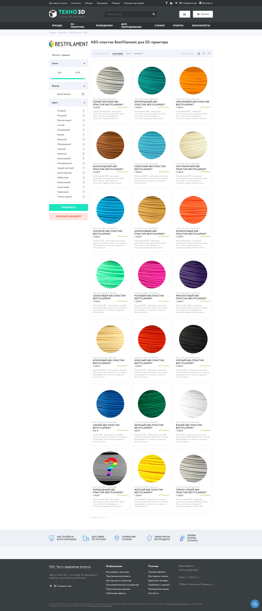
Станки (160, 25)
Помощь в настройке (134, 3)
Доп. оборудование (131, 26)
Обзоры (89, 3)
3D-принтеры (77, 26)
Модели (116, 3)
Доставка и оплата (58, 3)
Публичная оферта (116, 593)
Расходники (104, 25)
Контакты (76, 3)
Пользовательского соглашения (100, 606)
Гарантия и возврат (158, 580)
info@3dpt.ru (192, 577)
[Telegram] (176, 3)
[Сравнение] (184, 14)
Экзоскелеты (201, 25)
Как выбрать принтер (117, 572)
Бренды (57, 25)
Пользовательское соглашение (122, 585)
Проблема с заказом (159, 585)
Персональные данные (118, 589)
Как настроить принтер (118, 580)
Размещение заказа (158, 589)
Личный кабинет (157, 572)
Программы (102, 3)
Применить (68, 207)
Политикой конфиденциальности (178, 604)
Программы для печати (118, 576)
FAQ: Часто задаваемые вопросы (70, 567)
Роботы (178, 25)
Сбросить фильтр (68, 216)
